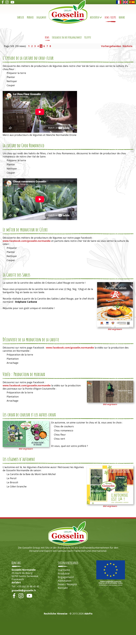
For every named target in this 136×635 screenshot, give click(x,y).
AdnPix (88, 613)
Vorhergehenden (111, 46)
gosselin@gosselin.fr (24, 590)
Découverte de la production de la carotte (31, 339)
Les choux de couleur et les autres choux (29, 415)
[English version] (125, 2)
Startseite (20, 17)
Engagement (41, 17)
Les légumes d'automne (19, 459)
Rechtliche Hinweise (55, 613)
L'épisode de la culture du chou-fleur (28, 58)
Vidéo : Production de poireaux (24, 374)
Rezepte (87, 37)
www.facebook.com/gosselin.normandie (27, 240)
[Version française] (118, 2)
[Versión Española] (132, 2)
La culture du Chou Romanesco (23, 145)
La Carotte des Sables (16, 275)
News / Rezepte (110, 17)
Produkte (30, 17)
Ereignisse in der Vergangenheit (67, 37)
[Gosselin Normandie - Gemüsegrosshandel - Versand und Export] (68, 23)
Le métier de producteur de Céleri (25, 230)
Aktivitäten (64, 580)
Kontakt (122, 17)
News (47, 37)
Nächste (127, 46)
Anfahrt (16, 582)
